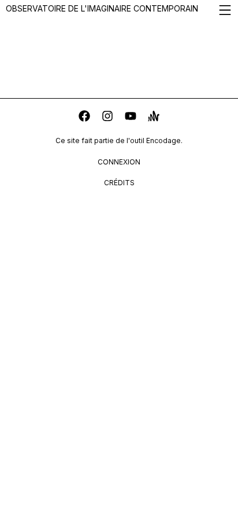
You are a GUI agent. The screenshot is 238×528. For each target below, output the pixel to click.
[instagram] (107, 117)
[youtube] (130, 117)
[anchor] (153, 117)
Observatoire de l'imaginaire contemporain (102, 8)
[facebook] (84, 117)
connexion (119, 162)
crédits (119, 182)
